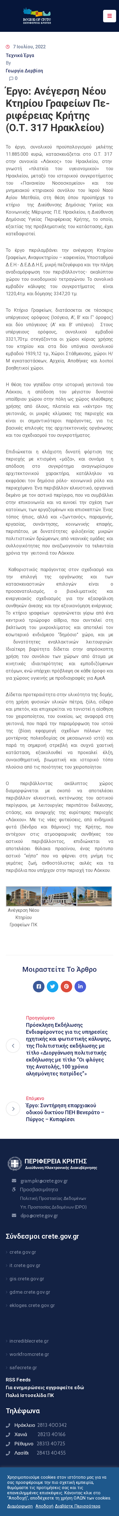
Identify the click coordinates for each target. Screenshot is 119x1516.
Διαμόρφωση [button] (20, 1506)
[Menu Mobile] (109, 16)
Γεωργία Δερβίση (24, 71)
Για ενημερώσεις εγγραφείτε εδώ (45, 1387)
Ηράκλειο (40, 1425)
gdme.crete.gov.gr (30, 1292)
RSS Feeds (18, 1380)
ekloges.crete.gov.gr (32, 1305)
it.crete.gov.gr (25, 1265)
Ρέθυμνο (39, 1444)
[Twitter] (52, 986)
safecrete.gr (23, 1367)
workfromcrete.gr (29, 1354)
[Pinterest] (66, 986)
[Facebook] (38, 986)
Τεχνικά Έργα (20, 55)
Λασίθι (40, 1453)
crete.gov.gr (23, 1252)
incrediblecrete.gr (29, 1341)
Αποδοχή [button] (44, 1506)
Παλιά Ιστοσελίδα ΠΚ (30, 1395)
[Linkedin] (80, 986)
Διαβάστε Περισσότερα (77, 1506)
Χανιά (40, 1434)
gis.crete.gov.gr (27, 1279)
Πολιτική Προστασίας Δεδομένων (53, 1198)
